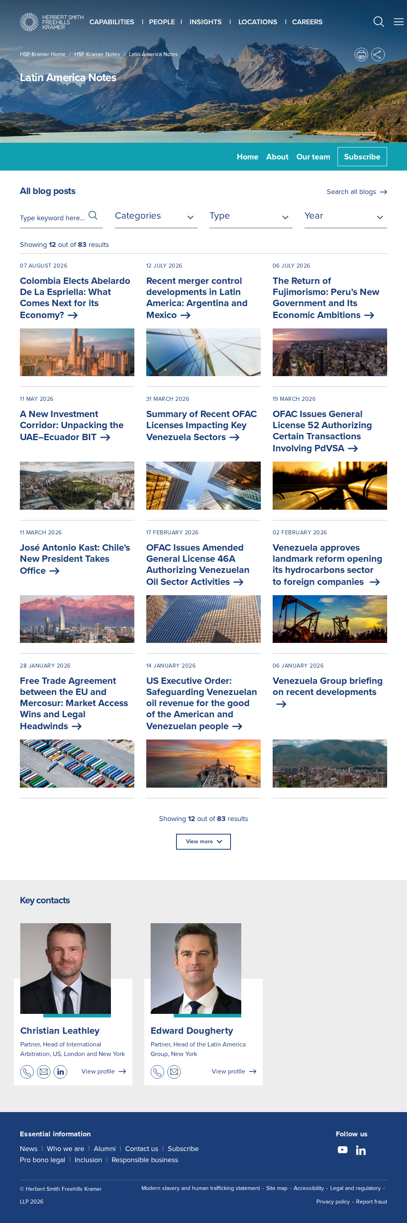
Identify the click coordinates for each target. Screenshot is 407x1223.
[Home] (51, 22)
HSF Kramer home (43, 54)
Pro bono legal (42, 1160)
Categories (138, 215)
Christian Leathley (60, 1030)
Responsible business (145, 1160)
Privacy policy (333, 1202)
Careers (307, 22)
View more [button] (199, 841)
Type (219, 215)
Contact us (141, 1148)
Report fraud (371, 1202)
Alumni (105, 1148)
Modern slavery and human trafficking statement (200, 1188)
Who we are (65, 1148)
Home (247, 157)
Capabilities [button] (111, 22)
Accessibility (309, 1188)
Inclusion (88, 1160)
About (277, 157)
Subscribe (362, 157)
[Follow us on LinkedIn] (361, 1151)
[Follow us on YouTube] (342, 1151)
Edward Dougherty (192, 1030)
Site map (276, 1188)
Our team (313, 157)
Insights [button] (206, 22)
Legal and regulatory (355, 1188)
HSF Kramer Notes (97, 54)
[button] (379, 23)
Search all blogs (351, 191)
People (162, 22)
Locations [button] (257, 22)
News (28, 1148)
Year (313, 215)
